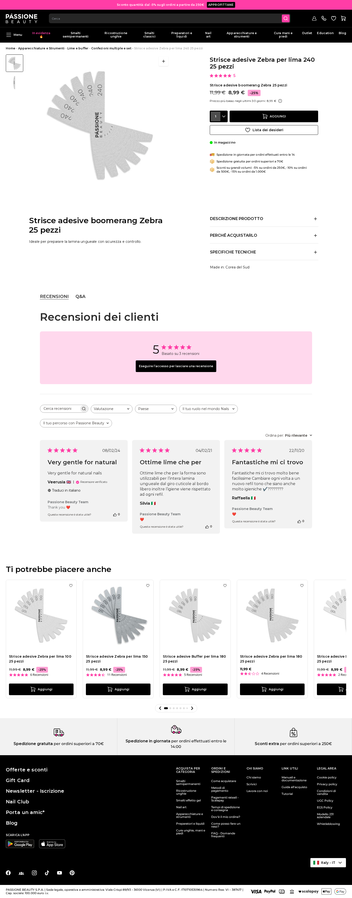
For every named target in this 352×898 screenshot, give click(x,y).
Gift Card (18, 780)
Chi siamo (254, 777)
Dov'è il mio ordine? (225, 816)
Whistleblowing (328, 823)
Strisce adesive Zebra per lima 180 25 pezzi (271, 658)
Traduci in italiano (66, 490)
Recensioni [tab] (54, 296)
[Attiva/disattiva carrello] (343, 18)
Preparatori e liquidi (181, 34)
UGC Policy (325, 800)
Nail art (208, 34)
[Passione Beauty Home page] (21, 18)
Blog (342, 33)
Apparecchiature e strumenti (242, 34)
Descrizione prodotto (236, 218)
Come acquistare (223, 781)
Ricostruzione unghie (116, 34)
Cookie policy (327, 777)
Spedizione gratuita (33, 743)
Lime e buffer (78, 48)
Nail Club (17, 802)
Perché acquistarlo (233, 235)
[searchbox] (59, 408)
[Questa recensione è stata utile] (115, 514)
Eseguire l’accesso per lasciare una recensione (176, 366)
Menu (18, 35)
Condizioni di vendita (326, 792)
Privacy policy (327, 784)
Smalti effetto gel (188, 800)
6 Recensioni (39, 675)
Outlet (307, 33)
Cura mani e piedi (283, 34)
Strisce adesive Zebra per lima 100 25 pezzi (40, 658)
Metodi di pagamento (219, 789)
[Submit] (286, 18)
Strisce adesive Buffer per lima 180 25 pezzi (194, 658)
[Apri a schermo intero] (163, 61)
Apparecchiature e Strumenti (41, 48)
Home (10, 48)
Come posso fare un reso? (225, 825)
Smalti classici (149, 34)
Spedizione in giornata (148, 741)
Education (325, 33)
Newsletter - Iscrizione (35, 791)
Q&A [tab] (80, 296)
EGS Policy (324, 807)
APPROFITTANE (221, 5)
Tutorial (287, 793)
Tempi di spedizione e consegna (225, 809)
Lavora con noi (257, 791)
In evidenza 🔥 (41, 34)
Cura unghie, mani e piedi (190, 832)
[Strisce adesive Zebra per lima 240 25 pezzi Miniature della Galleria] (14, 72)
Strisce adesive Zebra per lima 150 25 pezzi (117, 658)
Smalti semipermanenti (76, 34)
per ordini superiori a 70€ (78, 743)
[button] (160, 708)
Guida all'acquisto (294, 787)
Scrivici (252, 784)
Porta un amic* (25, 812)
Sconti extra (267, 743)
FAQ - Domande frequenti (223, 835)
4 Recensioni (270, 673)
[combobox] (170, 18)
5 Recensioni (193, 675)
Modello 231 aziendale (325, 816)
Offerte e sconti (26, 770)
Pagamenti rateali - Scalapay (225, 799)
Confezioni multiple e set (111, 48)
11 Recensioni (117, 675)
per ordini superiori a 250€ (305, 743)
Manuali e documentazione (294, 779)
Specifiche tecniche (233, 252)
